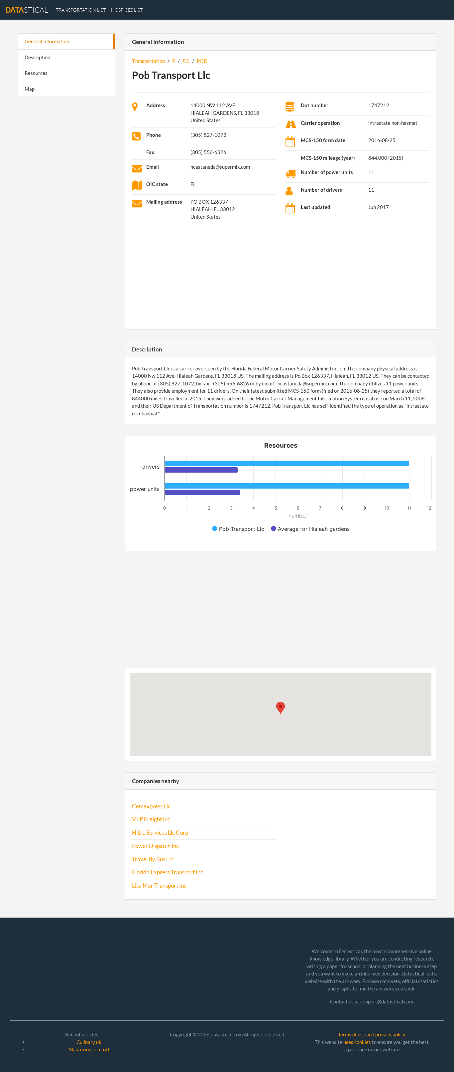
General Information (47, 41)
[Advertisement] (66, 205)
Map (30, 89)
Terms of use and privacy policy (371, 1034)
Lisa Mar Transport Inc (159, 885)
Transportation (148, 61)
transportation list (81, 10)
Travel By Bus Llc (152, 859)
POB (202, 61)
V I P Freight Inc (151, 819)
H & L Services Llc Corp (160, 832)
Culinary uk (88, 1042)
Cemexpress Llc (151, 806)
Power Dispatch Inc (155, 846)
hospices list (127, 10)
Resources (36, 73)
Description (37, 57)
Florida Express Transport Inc (167, 872)
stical (26, 9)
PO (185, 61)
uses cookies (357, 1042)
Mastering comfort (89, 1049)
